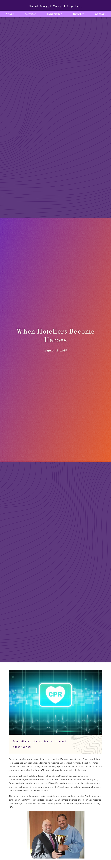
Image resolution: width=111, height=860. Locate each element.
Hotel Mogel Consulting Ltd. (55, 6)
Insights (78, 14)
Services (30, 14)
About (9, 14)
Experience (54, 14)
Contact (100, 14)
